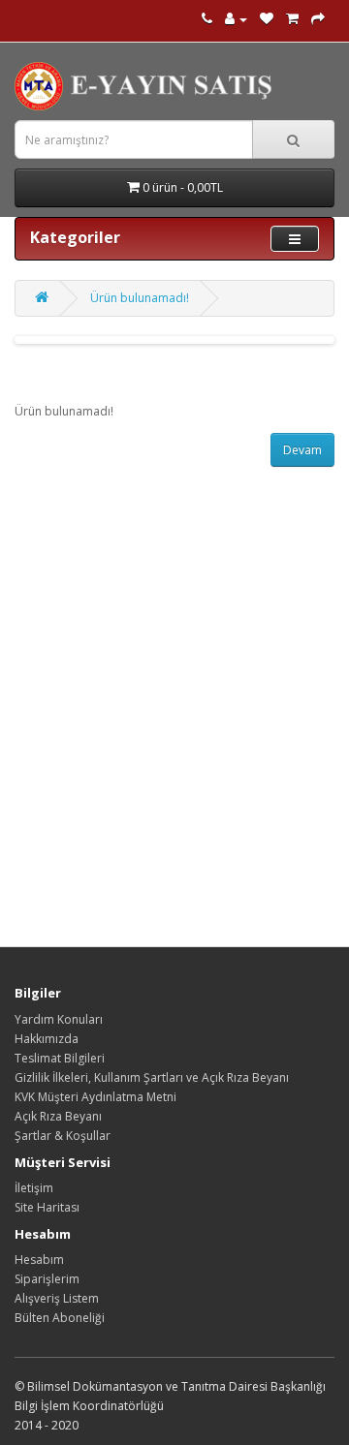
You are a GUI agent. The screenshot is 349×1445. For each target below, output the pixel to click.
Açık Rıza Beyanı (58, 1116)
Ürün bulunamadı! (139, 298)
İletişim (34, 1188)
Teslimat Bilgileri (60, 1058)
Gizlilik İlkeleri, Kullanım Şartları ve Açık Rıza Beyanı (152, 1077)
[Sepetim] (292, 19)
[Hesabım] (236, 19)
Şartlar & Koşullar (63, 1135)
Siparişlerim (47, 1279)
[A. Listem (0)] (266, 19)
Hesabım (39, 1259)
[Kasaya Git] (318, 19)
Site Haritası (47, 1207)
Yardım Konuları (59, 1019)
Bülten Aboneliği (60, 1317)
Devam (302, 450)
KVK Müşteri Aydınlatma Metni (95, 1097)
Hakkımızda (47, 1038)
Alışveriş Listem (57, 1298)
